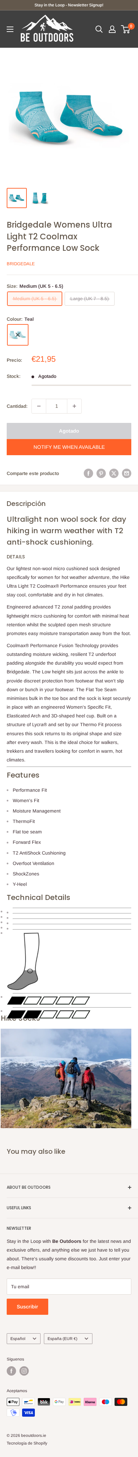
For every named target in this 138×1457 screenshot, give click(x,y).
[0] (126, 29)
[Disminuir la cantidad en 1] (39, 406)
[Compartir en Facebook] (88, 473)
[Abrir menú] (10, 29)
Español (17, 1338)
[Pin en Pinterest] (101, 473)
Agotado (69, 431)
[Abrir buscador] (99, 29)
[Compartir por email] (126, 473)
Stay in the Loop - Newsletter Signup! (69, 5)
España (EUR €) (62, 1338)
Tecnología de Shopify (27, 1443)
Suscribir (27, 1306)
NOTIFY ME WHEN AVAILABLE (69, 447)
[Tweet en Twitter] (114, 473)
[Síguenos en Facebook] (11, 1371)
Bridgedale (21, 263)
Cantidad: (17, 406)
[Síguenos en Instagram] (24, 1371)
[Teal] (17, 335)
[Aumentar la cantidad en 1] (74, 406)
